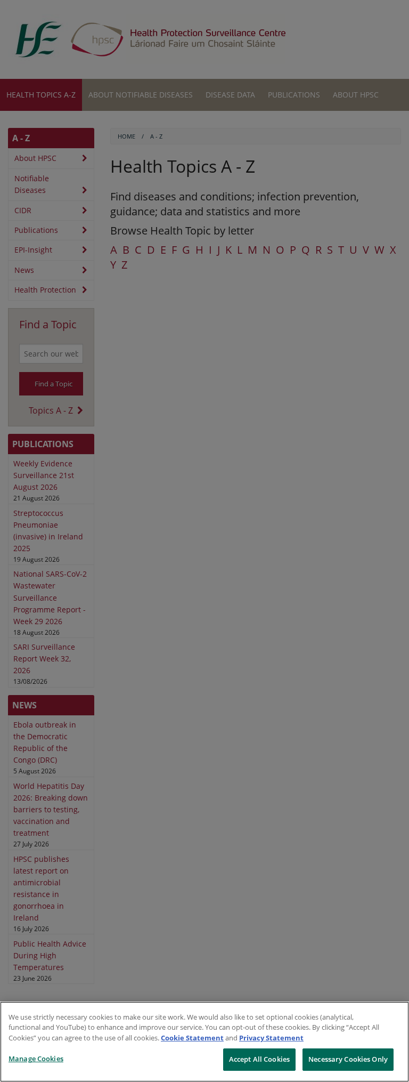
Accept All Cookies (259, 1059)
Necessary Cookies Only (348, 1059)
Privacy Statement (271, 1038)
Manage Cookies (36, 1058)
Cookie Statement (192, 1038)
